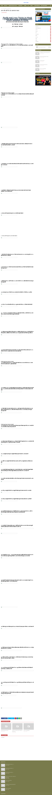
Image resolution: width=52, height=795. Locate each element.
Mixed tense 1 (42, 60)
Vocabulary (43, 34)
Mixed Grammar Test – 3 (10, 764)
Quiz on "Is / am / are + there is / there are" (17, 731)
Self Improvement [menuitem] (44, 5)
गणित (43, 38)
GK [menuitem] (28, 5)
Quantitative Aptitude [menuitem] (13, 5)
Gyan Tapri (26, 2)
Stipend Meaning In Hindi (44, 56)
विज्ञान (43, 35)
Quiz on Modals (8, 788)
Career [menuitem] (25, 5)
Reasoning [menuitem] (20, 5)
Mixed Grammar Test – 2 (9, 768)
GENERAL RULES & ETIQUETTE (45, 52)
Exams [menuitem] (31, 5)
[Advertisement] (43, 768)
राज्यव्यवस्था (43, 41)
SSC (43, 32)
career (43, 29)
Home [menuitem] (2, 5)
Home (2, 8)
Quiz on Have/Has (26, 730)
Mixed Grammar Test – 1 (5, 730)
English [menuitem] (5, 5)
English (43, 31)
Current (43, 37)
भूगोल (43, 40)
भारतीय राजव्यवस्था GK (43, 28)
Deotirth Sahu (4, 12)
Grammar (43, 26)
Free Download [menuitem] (37, 5)
